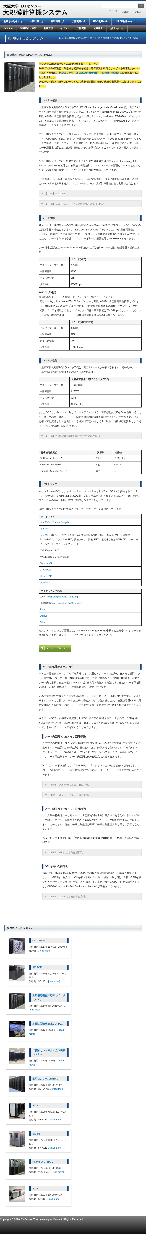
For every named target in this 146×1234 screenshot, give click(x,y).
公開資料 (81, 28)
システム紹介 (94, 38)
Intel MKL (45, 535)
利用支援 (48, 28)
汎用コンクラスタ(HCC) (45, 1078)
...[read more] (44, 950)
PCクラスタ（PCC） (44, 1161)
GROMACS (46, 569)
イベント (65, 28)
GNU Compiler (69, 596)
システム (8, 28)
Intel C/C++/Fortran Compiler (55, 522)
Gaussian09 (46, 563)
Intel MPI (44, 528)
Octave (43, 616)
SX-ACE (37, 967)
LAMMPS (45, 582)
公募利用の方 (79, 21)
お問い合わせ (117, 28)
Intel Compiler (54, 596)
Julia (42, 622)
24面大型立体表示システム (47, 1023)
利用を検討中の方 (13, 21)
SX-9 (35, 1105)
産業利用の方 (58, 21)
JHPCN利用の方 (123, 21)
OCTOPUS (38, 940)
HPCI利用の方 (100, 21)
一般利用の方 (36, 21)
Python (43, 609)
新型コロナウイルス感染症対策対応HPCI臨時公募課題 (89, 72)
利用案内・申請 (28, 28)
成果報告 (98, 28)
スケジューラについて (57, 648)
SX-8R (36, 1133)
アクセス (113, 11)
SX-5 (35, 1188)
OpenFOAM (46, 576)
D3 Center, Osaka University (72, 38)
